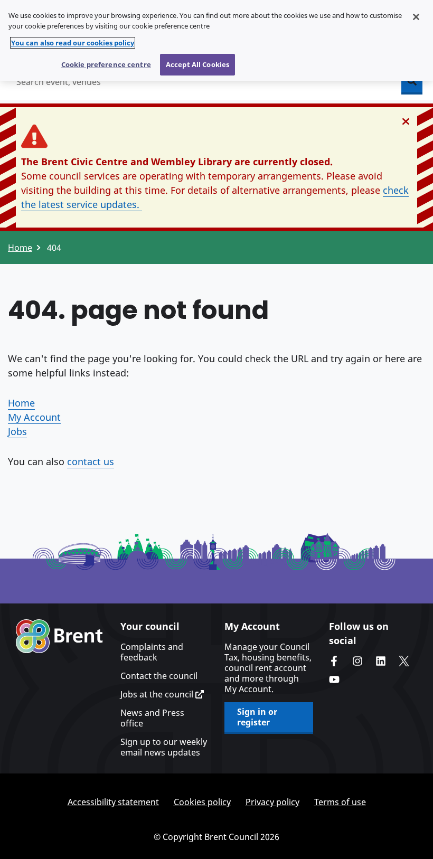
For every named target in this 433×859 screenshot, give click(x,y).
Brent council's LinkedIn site (380, 661)
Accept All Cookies (197, 64)
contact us (90, 461)
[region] (216, 40)
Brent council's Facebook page (334, 661)
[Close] (416, 17)
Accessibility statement (113, 802)
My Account (34, 417)
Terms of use (340, 802)
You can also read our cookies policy (72, 43)
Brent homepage (59, 636)
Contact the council (158, 676)
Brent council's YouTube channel (334, 679)
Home (20, 247)
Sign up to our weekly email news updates (163, 747)
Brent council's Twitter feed (404, 661)
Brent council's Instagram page (357, 661)
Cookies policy (202, 802)
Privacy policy (272, 802)
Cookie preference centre (106, 64)
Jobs (17, 431)
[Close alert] (405, 121)
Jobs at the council (157, 694)
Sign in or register (257, 717)
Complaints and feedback (151, 652)
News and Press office (152, 718)
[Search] (411, 81)
